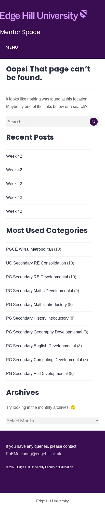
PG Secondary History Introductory (37, 318)
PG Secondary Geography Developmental (44, 332)
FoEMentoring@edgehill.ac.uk (33, 454)
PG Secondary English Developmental (41, 346)
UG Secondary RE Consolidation (36, 263)
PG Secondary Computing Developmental (44, 360)
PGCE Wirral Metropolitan (29, 249)
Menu (12, 47)
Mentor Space (20, 32)
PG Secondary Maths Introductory (36, 304)
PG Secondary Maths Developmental (39, 291)
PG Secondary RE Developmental (37, 277)
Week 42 (14, 156)
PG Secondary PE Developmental (37, 373)
